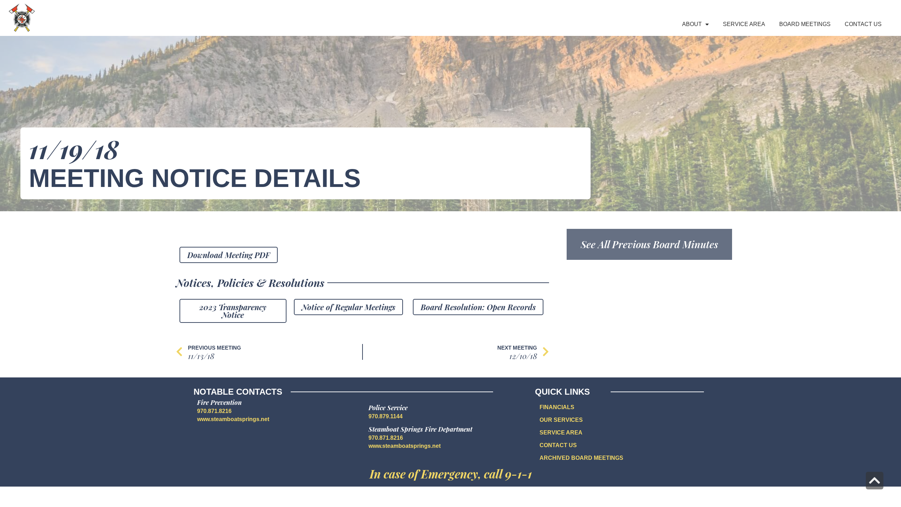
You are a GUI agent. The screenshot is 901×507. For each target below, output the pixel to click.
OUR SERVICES (561, 420)
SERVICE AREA (561, 433)
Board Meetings (805, 24)
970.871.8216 (214, 411)
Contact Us (863, 24)
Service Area (744, 24)
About (692, 24)
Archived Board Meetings (581, 458)
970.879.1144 (385, 416)
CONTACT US (558, 445)
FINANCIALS (557, 407)
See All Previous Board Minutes (649, 244)
